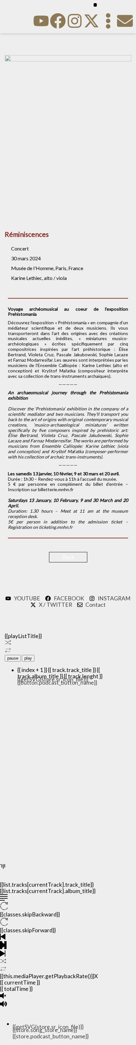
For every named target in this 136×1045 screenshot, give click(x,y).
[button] (95, 5)
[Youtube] (41, 21)
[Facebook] (58, 21)
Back (68, 557)
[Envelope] (125, 21)
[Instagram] (75, 21)
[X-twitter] (91, 21)
